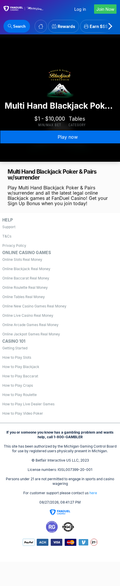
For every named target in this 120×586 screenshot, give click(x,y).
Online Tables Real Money (23, 297)
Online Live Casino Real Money (27, 315)
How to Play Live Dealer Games (28, 404)
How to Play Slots (16, 357)
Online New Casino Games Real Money (34, 306)
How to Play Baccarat (20, 376)
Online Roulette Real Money (25, 287)
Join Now (105, 9)
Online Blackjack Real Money (26, 269)
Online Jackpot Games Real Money (31, 334)
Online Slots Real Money (22, 259)
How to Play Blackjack (20, 367)
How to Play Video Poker (22, 413)
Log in (80, 9)
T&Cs (6, 236)
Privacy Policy (14, 245)
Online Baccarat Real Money (25, 278)
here (93, 493)
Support (8, 227)
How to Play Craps (17, 385)
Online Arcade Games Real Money (30, 325)
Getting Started (14, 348)
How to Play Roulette (19, 395)
